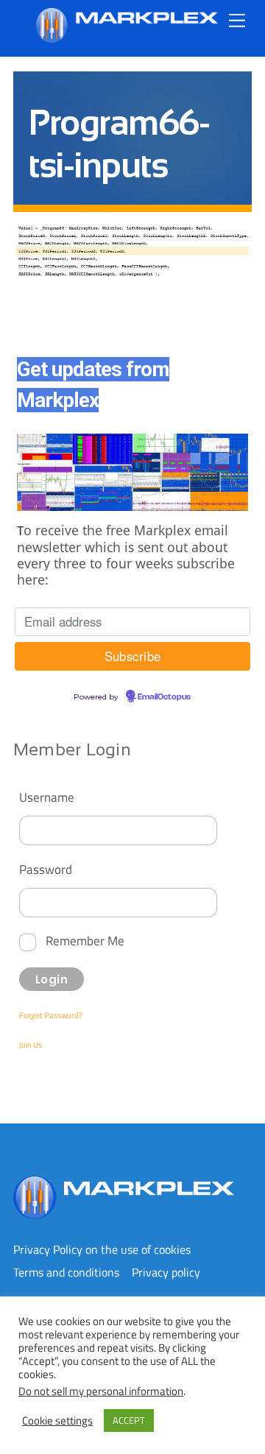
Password (45, 869)
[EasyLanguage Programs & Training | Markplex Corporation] (126, 37)
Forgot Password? (50, 1015)
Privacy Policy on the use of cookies (102, 1249)
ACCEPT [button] (129, 1420)
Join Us (30, 1045)
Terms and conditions (66, 1272)
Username (46, 797)
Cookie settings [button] (57, 1420)
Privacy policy (166, 1272)
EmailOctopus (164, 697)
